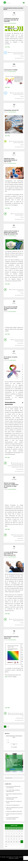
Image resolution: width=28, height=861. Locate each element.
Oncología (19, 464)
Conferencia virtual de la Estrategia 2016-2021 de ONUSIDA (11, 20)
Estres (20, 463)
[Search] (6, 778)
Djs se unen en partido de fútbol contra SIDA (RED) (10, 308)
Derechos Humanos (15, 713)
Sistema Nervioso (15, 467)
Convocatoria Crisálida (10, 70)
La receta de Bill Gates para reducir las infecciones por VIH (10, 553)
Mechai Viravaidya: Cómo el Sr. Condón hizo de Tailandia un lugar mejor (11, 485)
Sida (15, 52)
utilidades (21, 469)
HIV (13, 52)
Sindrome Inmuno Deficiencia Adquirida (15, 465)
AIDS (11, 141)
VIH (22, 53)
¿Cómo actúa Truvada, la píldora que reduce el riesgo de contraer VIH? (11, 232)
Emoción (17, 463)
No (8, 742)
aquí (6, 676)
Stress (20, 467)
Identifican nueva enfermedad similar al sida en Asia (10, 160)
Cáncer (13, 463)
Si (8, 739)
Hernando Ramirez (12, 23)
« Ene (6, 846)
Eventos (10, 52)
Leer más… (7, 47)
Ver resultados (14, 747)
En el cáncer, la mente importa (10, 357)
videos (22, 343)
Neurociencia (14, 464)
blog (22, 56)
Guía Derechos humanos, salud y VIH (11, 637)
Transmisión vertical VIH (11, 110)
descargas (21, 718)
